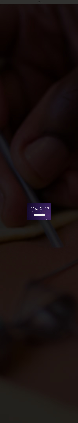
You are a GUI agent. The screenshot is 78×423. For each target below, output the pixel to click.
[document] (39, 211)
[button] (49, 204)
